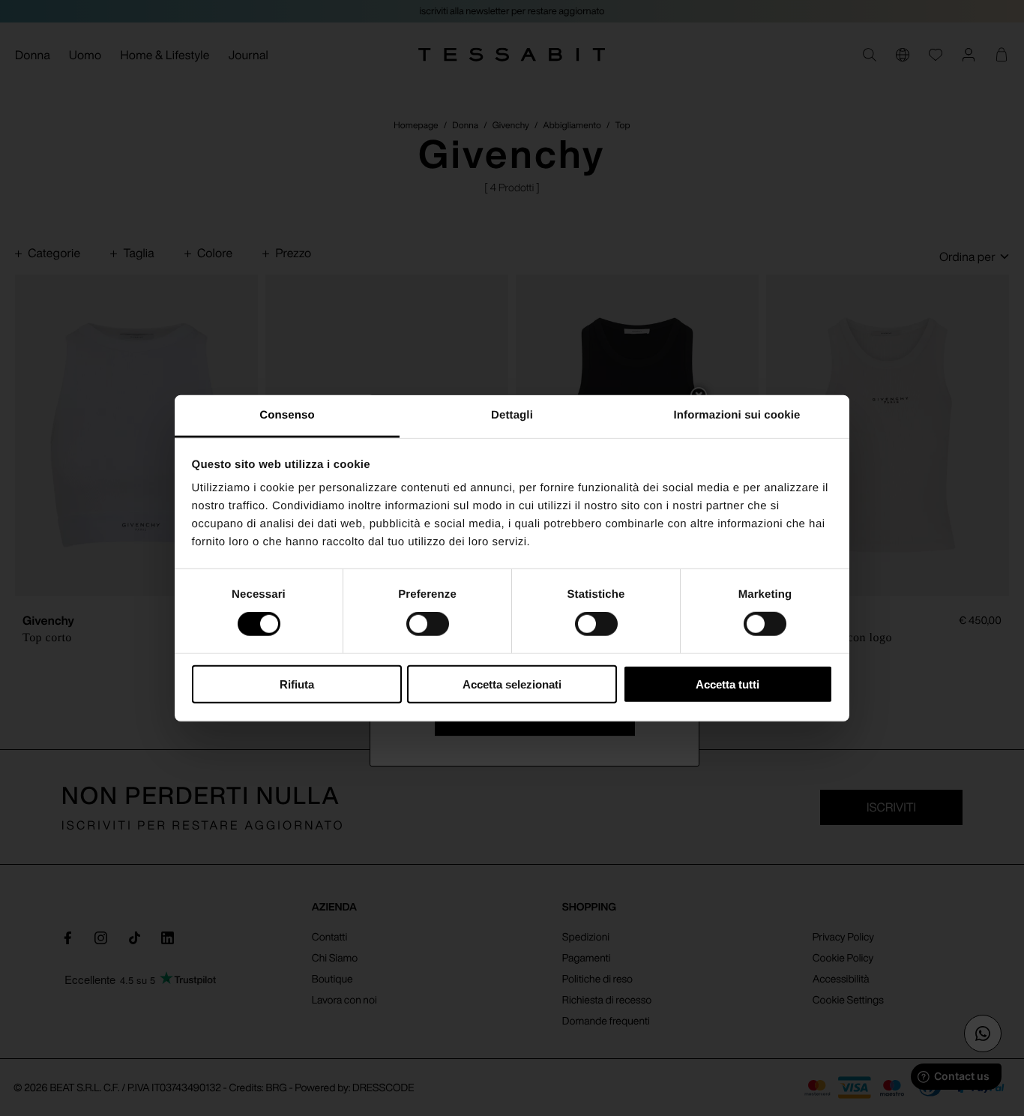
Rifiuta (297, 684)
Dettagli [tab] (512, 415)
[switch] (427, 624)
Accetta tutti (727, 684)
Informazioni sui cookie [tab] (737, 415)
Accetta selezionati (512, 684)
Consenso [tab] (286, 415)
